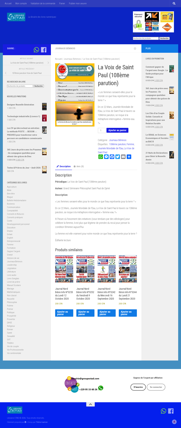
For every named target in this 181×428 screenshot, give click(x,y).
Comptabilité (12, 210)
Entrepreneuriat (13, 241)
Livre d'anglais (13, 278)
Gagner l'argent (13, 251)
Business (11, 204)
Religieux (11, 326)
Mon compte (21, 3)
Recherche (164, 38)
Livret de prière (13, 282)
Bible (9, 190)
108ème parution (117, 144)
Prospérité (11, 316)
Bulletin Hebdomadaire (16, 200)
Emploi (10, 231)
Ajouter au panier (117, 130)
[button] (89, 68)
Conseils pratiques (15, 217)
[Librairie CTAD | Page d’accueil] (16, 17)
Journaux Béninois (65, 48)
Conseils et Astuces (15, 214)
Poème (10, 305)
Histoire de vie (13, 258)
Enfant (9, 234)
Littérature (11, 271)
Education (11, 227)
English (10, 237)
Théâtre (10, 343)
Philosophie (12, 302)
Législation (11, 268)
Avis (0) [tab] (80, 166)
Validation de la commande (43, 3)
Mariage (10, 288)
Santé (9, 333)
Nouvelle (10, 299)
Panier (62, 3)
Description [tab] (65, 166)
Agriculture (12, 187)
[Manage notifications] (174, 422)
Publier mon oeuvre (78, 3)
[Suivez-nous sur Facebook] (44, 50)
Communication (13, 207)
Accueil (8, 3)
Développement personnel (18, 224)
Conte (9, 221)
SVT (8, 339)
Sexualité (11, 336)
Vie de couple (13, 346)
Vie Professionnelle (15, 350)
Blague (10, 197)
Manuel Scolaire (14, 285)
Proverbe (11, 319)
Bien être (11, 193)
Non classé (12, 295)
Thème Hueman (42, 422)
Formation (11, 248)
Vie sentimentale (14, 353)
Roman (10, 329)
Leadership (12, 265)
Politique (10, 312)
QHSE (9, 322)
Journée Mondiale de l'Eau (110, 148)
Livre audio (11, 275)
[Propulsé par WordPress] (25, 422)
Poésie (10, 309)
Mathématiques (13, 292)
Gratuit (10, 254)
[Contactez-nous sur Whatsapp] (36, 50)
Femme (130, 144)
